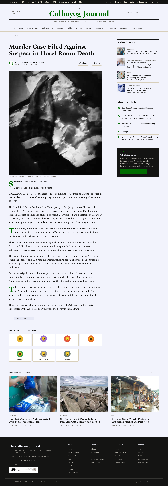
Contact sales (120, 463)
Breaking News (32, 28)
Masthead (95, 452)
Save (98, 63)
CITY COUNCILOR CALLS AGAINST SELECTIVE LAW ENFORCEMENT (138, 117)
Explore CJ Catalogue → (134, 171)
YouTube (22, 460)
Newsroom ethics (97, 459)
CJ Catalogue (142, 2)
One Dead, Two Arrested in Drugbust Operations (137, 109)
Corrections (95, 463)
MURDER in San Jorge (24, 318)
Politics (69, 28)
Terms (142, 482)
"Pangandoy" (127, 131)
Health (79, 28)
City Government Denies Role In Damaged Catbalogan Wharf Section (80, 420)
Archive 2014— (143, 463)
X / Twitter (34, 460)
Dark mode (108, 2)
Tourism (113, 28)
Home (12, 28)
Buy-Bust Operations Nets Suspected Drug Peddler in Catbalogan (29, 420)
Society (60, 28)
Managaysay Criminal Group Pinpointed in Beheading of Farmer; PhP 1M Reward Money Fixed (140, 139)
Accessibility (153, 482)
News (21, 28)
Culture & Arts (47, 28)
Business (123, 28)
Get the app (142, 456)
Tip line (140, 452)
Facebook (12, 460)
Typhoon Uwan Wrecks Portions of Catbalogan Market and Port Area (130, 420)
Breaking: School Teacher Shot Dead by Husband (138, 125)
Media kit (118, 449)
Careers (94, 456)
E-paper (118, 2)
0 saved (155, 2)
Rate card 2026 (120, 452)
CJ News (12, 415)
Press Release (136, 28)
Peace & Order (100, 28)
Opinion (88, 28)
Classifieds (129, 2)
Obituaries (119, 459)
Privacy (133, 482)
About (93, 449)
